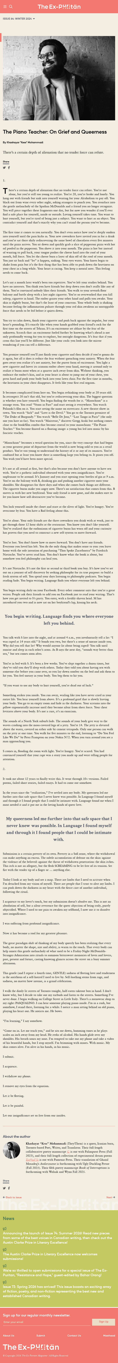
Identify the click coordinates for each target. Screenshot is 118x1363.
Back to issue (14, 1197)
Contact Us (74, 1335)
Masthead (109, 1335)
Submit (40, 1335)
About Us (8, 1335)
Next (109, 1197)
